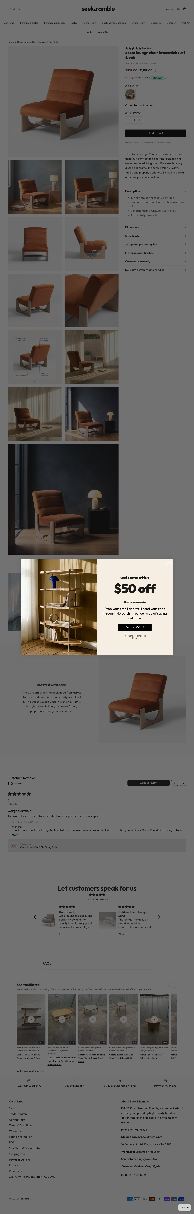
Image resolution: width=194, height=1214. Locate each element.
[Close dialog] (169, 563)
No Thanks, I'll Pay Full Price (135, 637)
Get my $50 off (135, 627)
